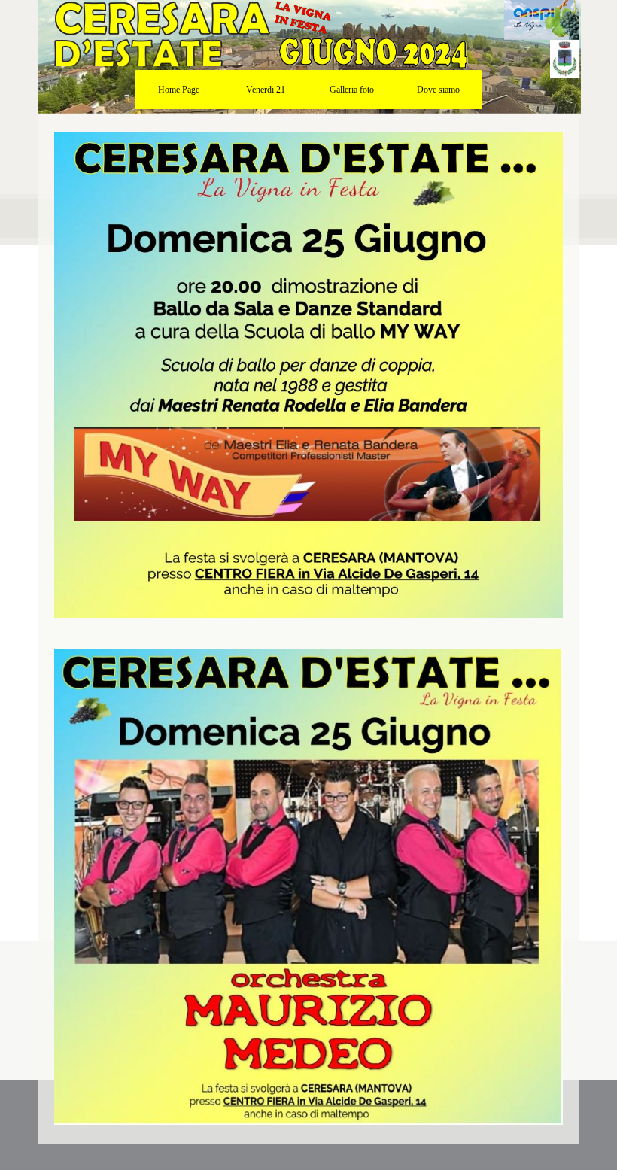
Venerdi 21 (265, 89)
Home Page (178, 89)
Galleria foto (352, 89)
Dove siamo (438, 89)
